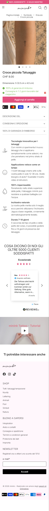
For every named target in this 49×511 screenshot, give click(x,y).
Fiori (4, 404)
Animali (6, 400)
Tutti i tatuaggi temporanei (14, 388)
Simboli (6, 408)
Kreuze (39, 15)
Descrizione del (11, 116)
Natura (6, 412)
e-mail (6, 459)
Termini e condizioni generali (15, 435)
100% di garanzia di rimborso (19, 131)
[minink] (24, 7)
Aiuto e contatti (9, 427)
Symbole (28, 15)
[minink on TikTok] (14, 375)
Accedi (24, 471)
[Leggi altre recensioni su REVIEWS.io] (31, 309)
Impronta (6, 442)
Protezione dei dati (11, 439)
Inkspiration (8, 423)
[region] (24, 285)
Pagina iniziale (12, 15)
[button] (7, 285)
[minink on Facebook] (4, 375)
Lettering (6, 396)
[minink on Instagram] (9, 375)
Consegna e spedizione (15, 123)
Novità (5, 392)
